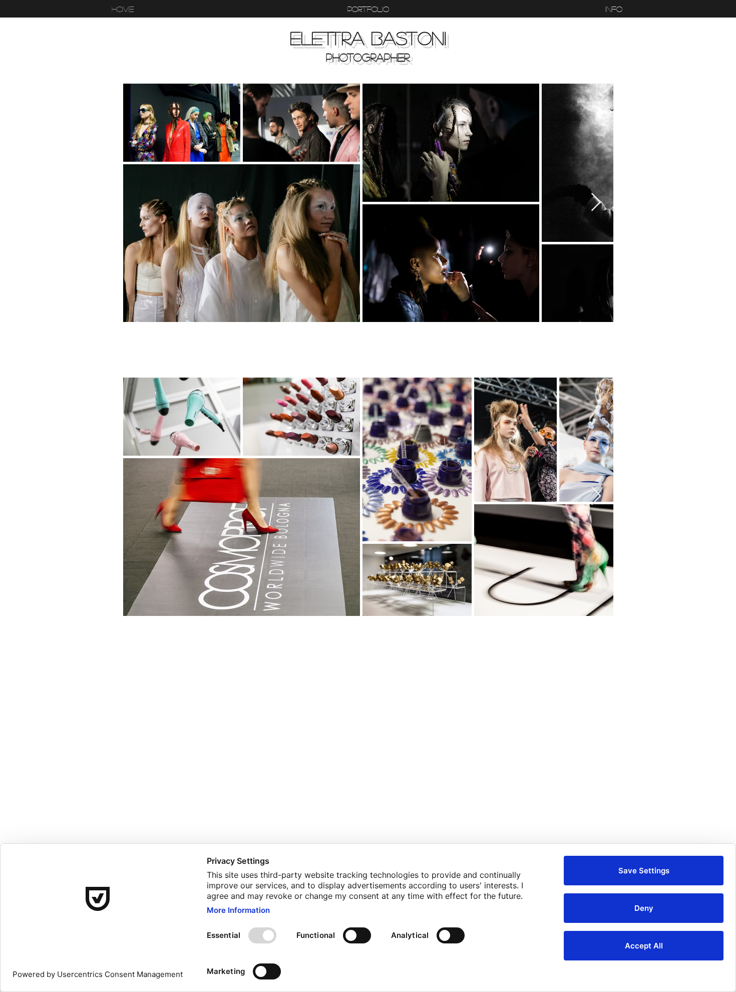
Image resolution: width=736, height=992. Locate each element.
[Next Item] (596, 202)
